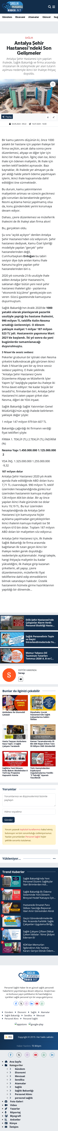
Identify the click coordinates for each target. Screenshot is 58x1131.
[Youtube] (36, 1003)
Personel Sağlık (32, 836)
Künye (13, 1123)
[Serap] (9, 674)
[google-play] (36, 1024)
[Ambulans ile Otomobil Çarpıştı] (15, 702)
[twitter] (18, 1054)
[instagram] (27, 1054)
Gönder (8, 819)
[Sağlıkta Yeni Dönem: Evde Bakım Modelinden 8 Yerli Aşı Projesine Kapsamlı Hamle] (15, 758)
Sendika (28, 1015)
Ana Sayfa (15, 1061)
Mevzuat (40, 1015)
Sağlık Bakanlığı (12, 1015)
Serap (21, 673)
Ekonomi (20, 17)
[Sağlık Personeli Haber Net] (12, 7)
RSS (10, 1037)
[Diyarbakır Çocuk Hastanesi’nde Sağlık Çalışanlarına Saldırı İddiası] (43, 702)
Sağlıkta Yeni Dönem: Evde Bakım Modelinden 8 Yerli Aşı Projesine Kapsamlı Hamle (15, 772)
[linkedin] (52, 1054)
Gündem (7, 17)
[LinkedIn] (31, 1003)
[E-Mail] (20, 679)
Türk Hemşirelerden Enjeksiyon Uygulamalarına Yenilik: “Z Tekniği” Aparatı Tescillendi (41, 773)
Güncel (46, 17)
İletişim (14, 1126)
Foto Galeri (16, 1101)
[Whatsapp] (42, 1003)
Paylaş (8, 116)
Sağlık (29, 37)
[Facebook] (16, 1003)
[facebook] (10, 1054)
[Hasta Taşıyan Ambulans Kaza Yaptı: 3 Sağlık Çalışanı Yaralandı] (15, 731)
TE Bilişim (36, 1045)
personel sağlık (23, 1097)
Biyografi (15, 1116)
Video (13, 1105)
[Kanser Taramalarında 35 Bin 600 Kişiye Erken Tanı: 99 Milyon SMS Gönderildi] (43, 731)
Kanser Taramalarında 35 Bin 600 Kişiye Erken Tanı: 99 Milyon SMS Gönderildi (42, 743)
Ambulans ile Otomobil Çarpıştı (13, 713)
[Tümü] (54, 858)
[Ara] (49, 6)
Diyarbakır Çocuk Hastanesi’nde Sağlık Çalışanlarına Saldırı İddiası (40, 716)
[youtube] (35, 1054)
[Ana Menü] (53, 6)
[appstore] (21, 1024)
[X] (21, 1003)
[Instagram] (26, 1003)
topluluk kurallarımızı (30, 829)
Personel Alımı (12, 1018)
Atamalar (33, 17)
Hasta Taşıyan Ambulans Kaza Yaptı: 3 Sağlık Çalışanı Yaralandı (14, 743)
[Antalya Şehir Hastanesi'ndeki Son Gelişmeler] (29, 96)
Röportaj (15, 1112)
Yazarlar (15, 1108)
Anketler (15, 1119)
